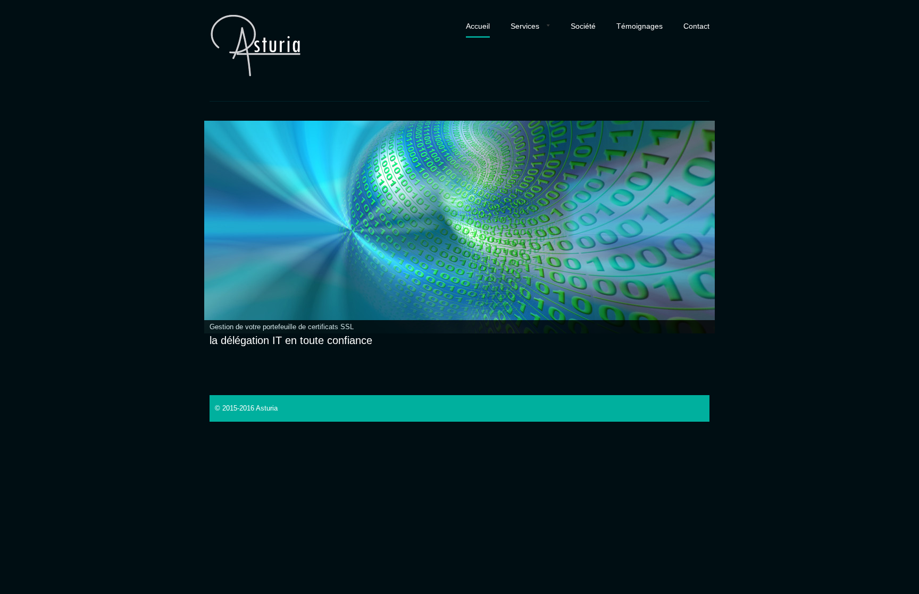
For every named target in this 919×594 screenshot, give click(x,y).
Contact (696, 26)
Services (525, 26)
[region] (459, 227)
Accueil (478, 26)
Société (583, 26)
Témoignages (639, 26)
